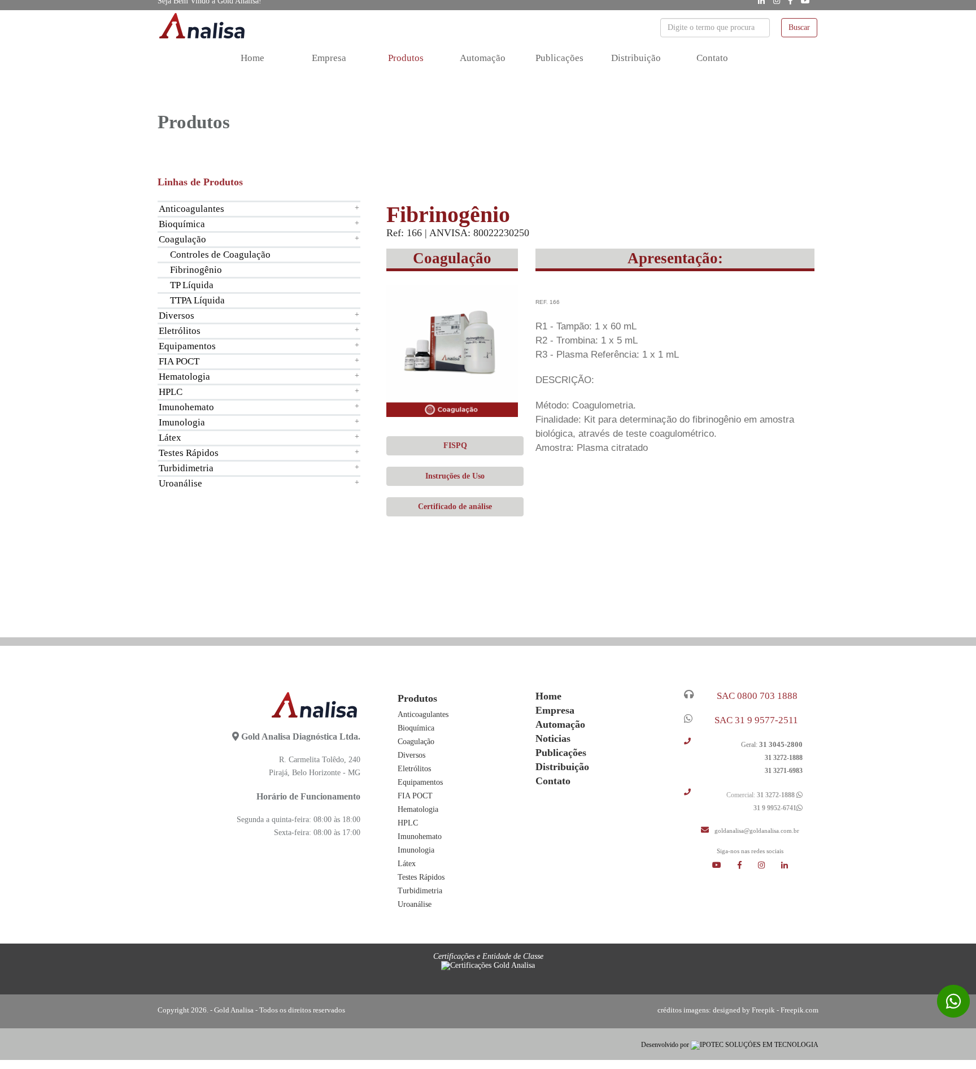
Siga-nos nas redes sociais (750, 851)
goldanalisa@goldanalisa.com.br (755, 831)
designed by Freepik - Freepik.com (765, 1010)
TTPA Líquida (197, 300)
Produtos (406, 58)
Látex (170, 437)
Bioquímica (182, 224)
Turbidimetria (186, 468)
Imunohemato (186, 407)
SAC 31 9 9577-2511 (754, 720)
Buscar (799, 27)
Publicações (559, 58)
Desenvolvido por (666, 1045)
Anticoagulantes (191, 208)
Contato (712, 58)
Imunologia (182, 422)
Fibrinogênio (196, 269)
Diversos (176, 315)
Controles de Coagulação (220, 254)
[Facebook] (748, 865)
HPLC (170, 391)
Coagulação (182, 239)
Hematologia (184, 376)
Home (252, 58)
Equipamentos (187, 346)
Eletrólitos (180, 330)
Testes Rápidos (189, 452)
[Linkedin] (784, 865)
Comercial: (760, 795)
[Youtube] (725, 865)
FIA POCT (179, 361)
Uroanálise (180, 483)
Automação (483, 58)
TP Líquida (191, 285)
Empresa (329, 58)
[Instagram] (769, 865)
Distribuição (636, 58)
